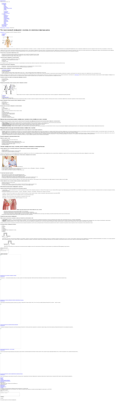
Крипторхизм (6, 21)
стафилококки (77, 74)
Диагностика (4, 33)
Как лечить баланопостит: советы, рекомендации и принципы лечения (11, 373)
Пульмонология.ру (3, 386)
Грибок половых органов (8, 8)
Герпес (5, 5)
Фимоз (5, 23)
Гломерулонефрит (7, 18)
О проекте (2, 379)
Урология (7, 27)
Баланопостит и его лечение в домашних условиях (8, 275)
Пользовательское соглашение (5, 380)
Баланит (5, 14)
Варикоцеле (6, 16)
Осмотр (3, 35)
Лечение (3, 34)
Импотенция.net (2, 27)
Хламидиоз (6, 12)
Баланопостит (6, 15)
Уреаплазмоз (6, 20)
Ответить (9, 236)
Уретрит (5, 19)
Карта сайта (2, 381)
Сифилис (5, 9)
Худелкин (1, 387)
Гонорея (5, 6)
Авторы (1, 378)
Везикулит (5, 17)
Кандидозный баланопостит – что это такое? (7, 349)
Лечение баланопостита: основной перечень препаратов (9, 324)
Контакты (1, 377)
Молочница (6, 7)
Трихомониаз (6, 11)
